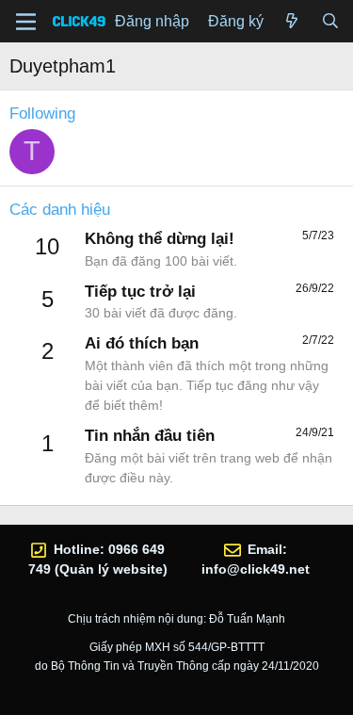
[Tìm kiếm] (330, 22)
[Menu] (26, 22)
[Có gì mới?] (292, 22)
